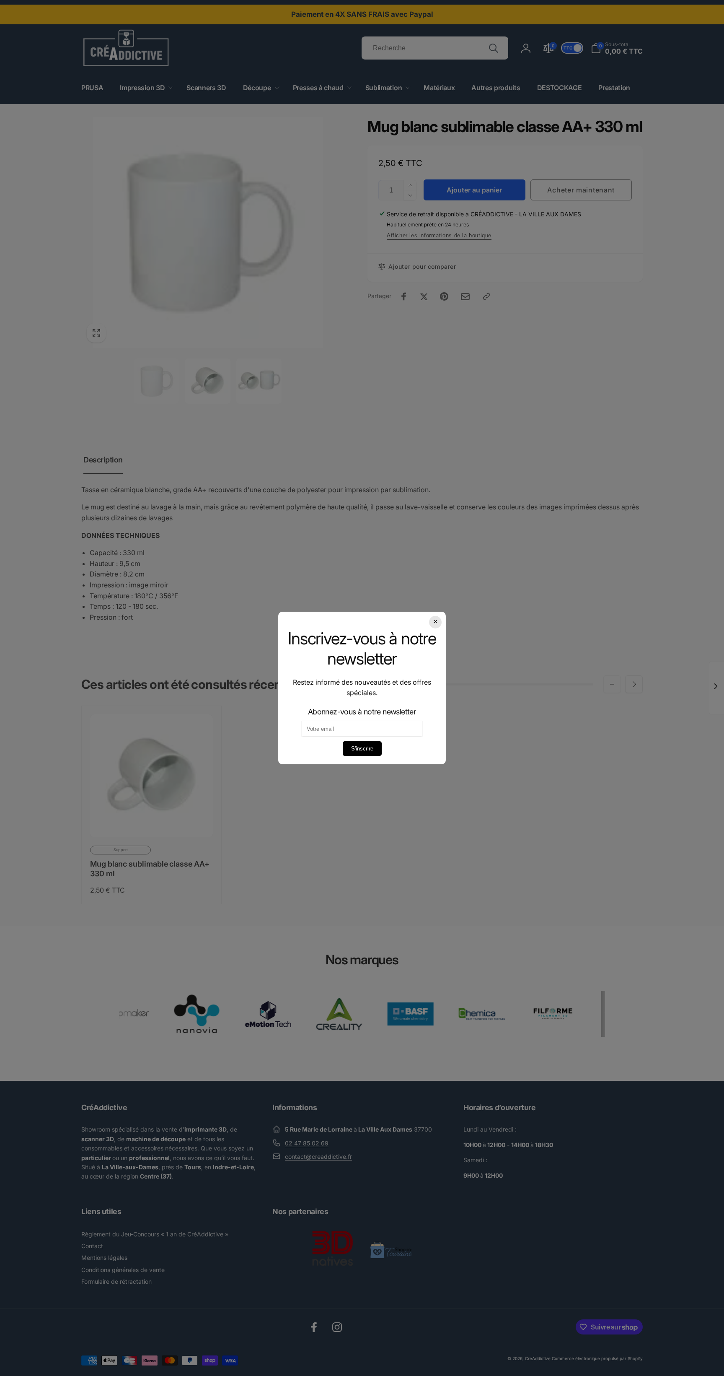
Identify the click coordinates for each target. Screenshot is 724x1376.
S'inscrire (362, 748)
